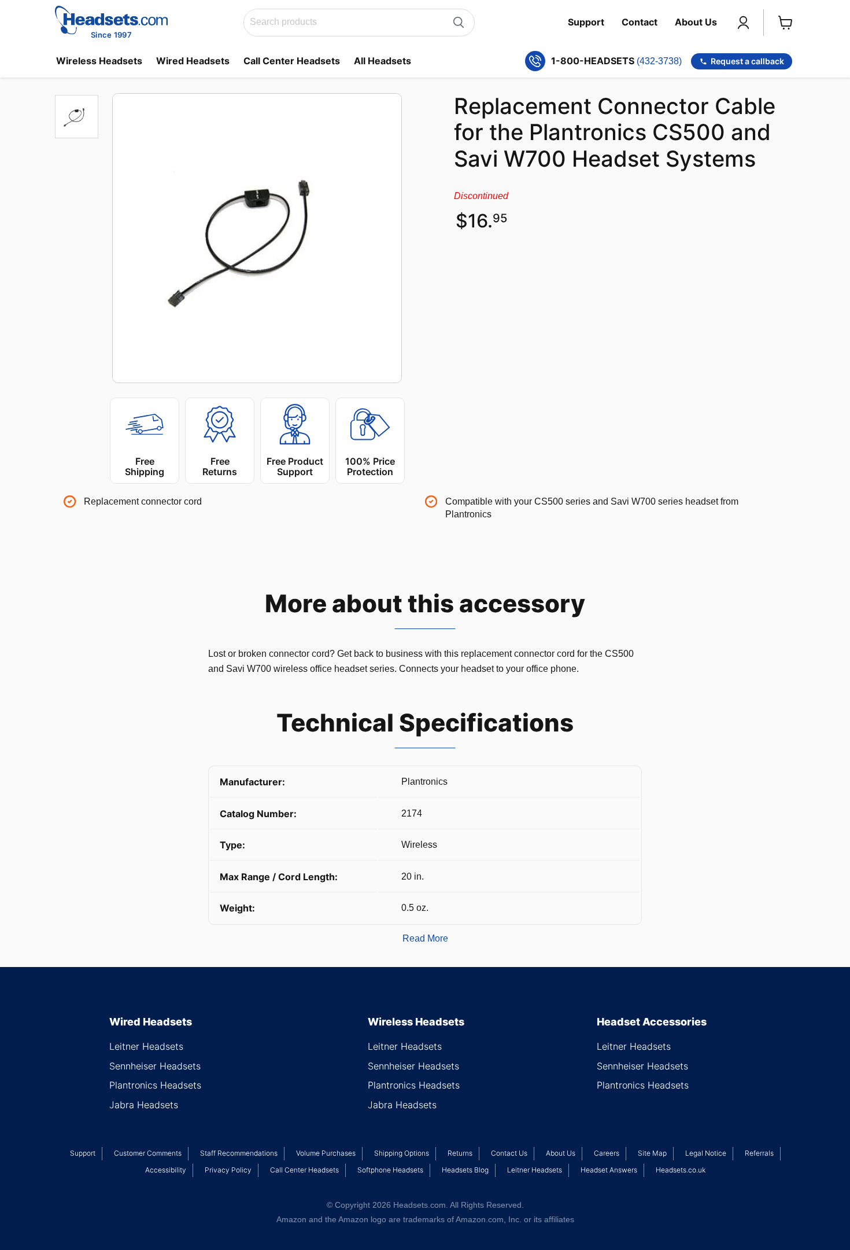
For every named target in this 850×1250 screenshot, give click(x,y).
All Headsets (382, 61)
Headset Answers (609, 1170)
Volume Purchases (326, 1153)
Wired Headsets (193, 61)
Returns (460, 1153)
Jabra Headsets (143, 1105)
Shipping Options (401, 1153)
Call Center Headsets (291, 61)
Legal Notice (705, 1153)
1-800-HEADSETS (616, 61)
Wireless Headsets (99, 61)
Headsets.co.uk (680, 1170)
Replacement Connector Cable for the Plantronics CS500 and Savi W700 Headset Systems (614, 132)
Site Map (652, 1153)
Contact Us (509, 1153)
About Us (696, 22)
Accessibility (165, 1170)
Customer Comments (148, 1153)
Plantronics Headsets (155, 1085)
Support (586, 22)
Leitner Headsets (146, 1046)
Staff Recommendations (239, 1153)
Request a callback (747, 61)
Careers (606, 1153)
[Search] (458, 22)
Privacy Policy (228, 1170)
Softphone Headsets (390, 1170)
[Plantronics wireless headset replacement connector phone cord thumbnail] (76, 116)
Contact (639, 22)
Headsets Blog (465, 1170)
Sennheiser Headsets (155, 1066)
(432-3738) (659, 61)
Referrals (759, 1153)
